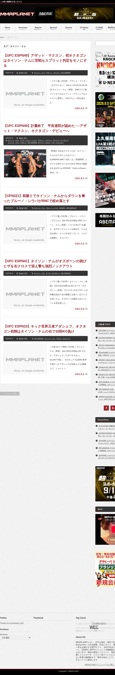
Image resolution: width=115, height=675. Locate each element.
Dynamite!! (89, 630)
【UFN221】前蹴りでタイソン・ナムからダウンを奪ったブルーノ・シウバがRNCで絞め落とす (44, 198)
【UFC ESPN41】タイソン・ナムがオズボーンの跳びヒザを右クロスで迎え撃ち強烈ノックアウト (45, 263)
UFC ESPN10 (38, 338)
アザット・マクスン (53, 73)
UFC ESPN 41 (66, 273)
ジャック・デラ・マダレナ (17, 142)
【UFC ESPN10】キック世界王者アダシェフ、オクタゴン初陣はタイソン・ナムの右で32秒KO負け (45, 328)
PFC (80, 624)
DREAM (109, 623)
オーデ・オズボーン (53, 273)
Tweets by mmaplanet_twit (12, 623)
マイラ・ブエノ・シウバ (28, 140)
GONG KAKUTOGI (82, 628)
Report (21, 73)
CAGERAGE (86, 623)
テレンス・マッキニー (60, 140)
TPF (95, 630)
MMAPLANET (73, 671)
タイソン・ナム (39, 73)
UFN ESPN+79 (71, 208)
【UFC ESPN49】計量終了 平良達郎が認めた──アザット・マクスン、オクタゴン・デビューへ (45, 128)
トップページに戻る (10, 393)
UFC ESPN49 (65, 73)
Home (2, 37)
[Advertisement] (105, 274)
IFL (77, 623)
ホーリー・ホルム (44, 142)
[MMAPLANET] (17, 14)
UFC (25, 73)
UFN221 (62, 208)
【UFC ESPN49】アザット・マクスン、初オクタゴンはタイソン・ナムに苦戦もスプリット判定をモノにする (45, 60)
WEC (94, 627)
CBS (83, 630)
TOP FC (101, 630)
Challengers (99, 623)
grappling (102, 628)
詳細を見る (80, 108)
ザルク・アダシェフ (63, 338)
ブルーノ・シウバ (52, 208)
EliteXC (78, 631)
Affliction (108, 628)
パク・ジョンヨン (57, 142)
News (21, 138)
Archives (4, 634)
